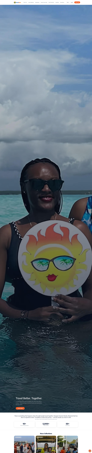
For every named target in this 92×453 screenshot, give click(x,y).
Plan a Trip (77, 2)
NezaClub (57, 2)
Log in (72, 2)
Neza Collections (31, 2)
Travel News (62, 2)
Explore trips (20, 408)
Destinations (37, 2)
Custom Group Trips (44, 2)
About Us (25, 2)
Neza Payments (51, 2)
